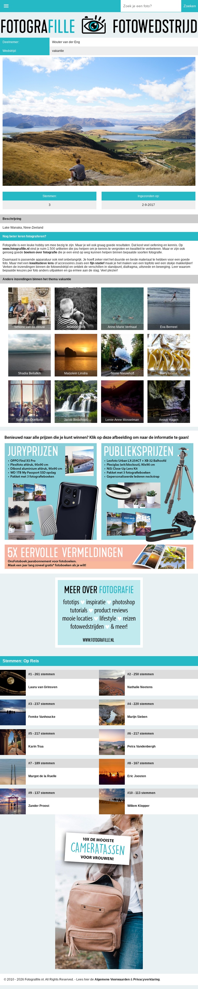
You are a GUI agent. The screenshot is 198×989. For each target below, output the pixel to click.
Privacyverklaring (146, 979)
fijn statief (97, 263)
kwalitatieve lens (41, 263)
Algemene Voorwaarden (112, 979)
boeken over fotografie (40, 252)
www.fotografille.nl (16, 249)
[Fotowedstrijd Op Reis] (99, 572)
